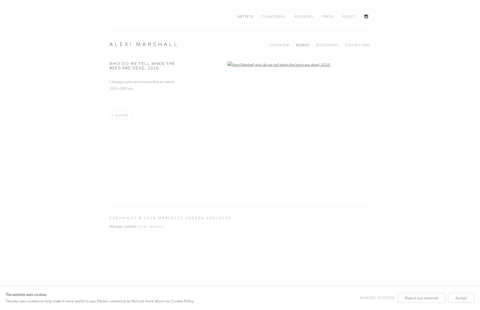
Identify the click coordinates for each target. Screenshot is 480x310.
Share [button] (122, 115)
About (349, 16)
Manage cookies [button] (122, 226)
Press (328, 16)
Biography (327, 45)
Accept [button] (461, 298)
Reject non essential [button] (421, 298)
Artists (245, 16)
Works (302, 45)
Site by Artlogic (150, 226)
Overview (279, 45)
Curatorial (274, 16)
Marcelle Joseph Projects (142, 15)
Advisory (304, 16)
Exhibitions (358, 45)
